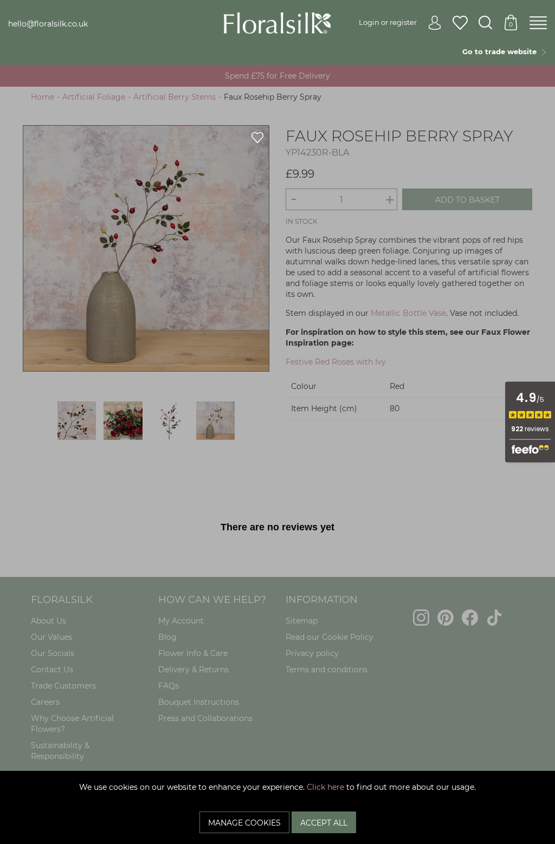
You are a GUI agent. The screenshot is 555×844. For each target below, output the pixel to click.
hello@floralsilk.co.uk (48, 24)
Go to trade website (501, 51)
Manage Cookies (244, 823)
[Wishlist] (460, 23)
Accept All (323, 823)
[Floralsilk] (278, 22)
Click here (325, 787)
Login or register (388, 22)
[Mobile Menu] (538, 23)
